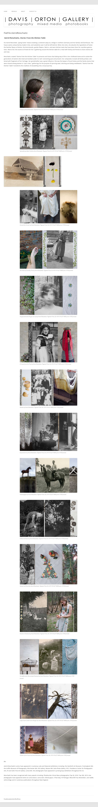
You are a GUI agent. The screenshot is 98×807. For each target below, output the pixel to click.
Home (5, 11)
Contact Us (32, 11)
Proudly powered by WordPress (12, 799)
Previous (14, 11)
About (23, 11)
